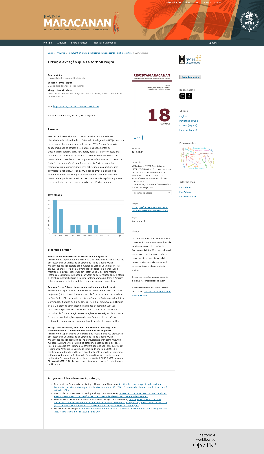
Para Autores (185, 192)
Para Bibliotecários (187, 196)
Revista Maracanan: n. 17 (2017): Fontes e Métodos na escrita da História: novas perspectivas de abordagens (110, 404)
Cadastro (207, 2)
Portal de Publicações (171, 2)
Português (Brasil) (188, 120)
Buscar (214, 42)
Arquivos (61, 42)
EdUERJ (187, 2)
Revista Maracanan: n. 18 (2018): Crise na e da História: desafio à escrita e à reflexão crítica (101, 396)
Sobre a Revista (79, 42)
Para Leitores (185, 187)
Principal (47, 42)
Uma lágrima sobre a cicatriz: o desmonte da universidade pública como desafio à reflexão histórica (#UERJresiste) (107, 401)
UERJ (197, 2)
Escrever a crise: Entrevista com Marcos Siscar (143, 393)
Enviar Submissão (190, 77)
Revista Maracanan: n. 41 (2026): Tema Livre (78, 411)
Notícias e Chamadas (105, 42)
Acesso (217, 2)
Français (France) (188, 130)
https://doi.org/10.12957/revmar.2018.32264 (76, 106)
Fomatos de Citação (143, 192)
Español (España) (188, 125)
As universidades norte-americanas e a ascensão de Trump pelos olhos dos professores (124, 408)
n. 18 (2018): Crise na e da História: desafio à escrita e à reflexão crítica (100, 52)
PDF (138, 137)
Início (50, 52)
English (183, 116)
